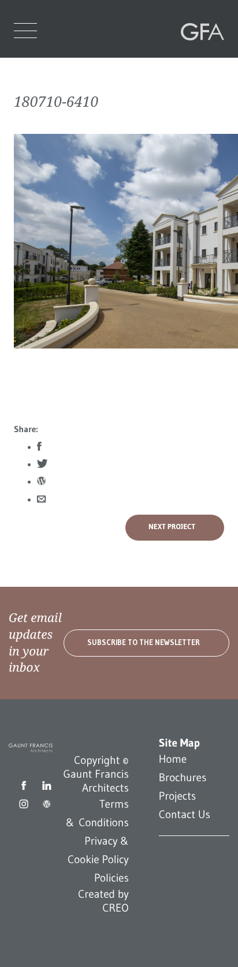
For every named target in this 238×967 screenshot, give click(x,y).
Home (173, 759)
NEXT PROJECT (171, 527)
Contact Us (184, 815)
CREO (115, 908)
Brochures (183, 778)
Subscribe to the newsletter (143, 642)
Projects (177, 796)
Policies (111, 878)
